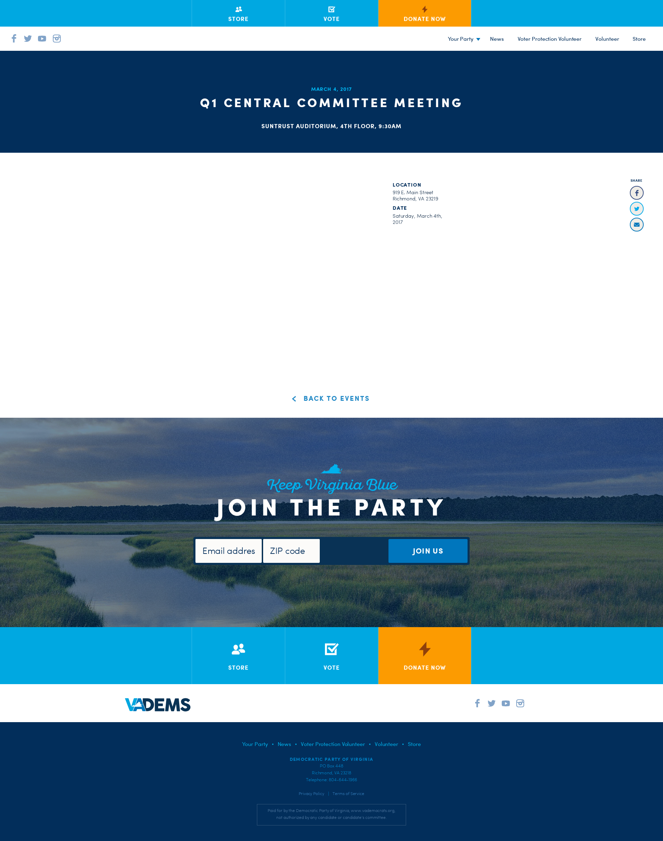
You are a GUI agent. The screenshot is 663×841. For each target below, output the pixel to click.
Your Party (460, 38)
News (497, 38)
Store (414, 743)
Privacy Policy (311, 793)
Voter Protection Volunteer (550, 38)
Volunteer (607, 38)
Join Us (428, 550)
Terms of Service (348, 793)
